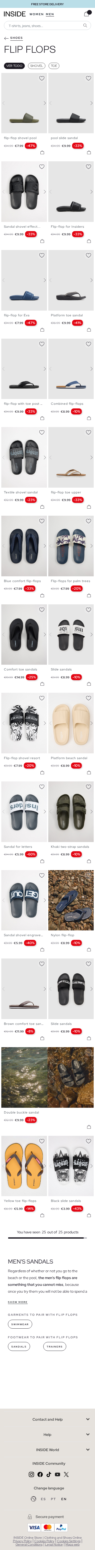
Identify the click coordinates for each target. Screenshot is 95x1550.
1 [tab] (6, 77)
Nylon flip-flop (62, 935)
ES (44, 1499)
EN (64, 1499)
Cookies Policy (44, 1541)
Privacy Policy (22, 1541)
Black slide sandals (66, 1201)
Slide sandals (61, 669)
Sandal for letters (18, 847)
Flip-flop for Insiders (67, 227)
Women (37, 14)
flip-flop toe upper (66, 492)
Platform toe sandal (67, 315)
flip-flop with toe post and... (27, 404)
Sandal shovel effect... (22, 227)
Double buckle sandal (21, 1112)
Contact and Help (47, 1419)
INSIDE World (47, 1449)
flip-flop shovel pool (20, 138)
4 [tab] (14, 77)
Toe (54, 66)
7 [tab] (69, 874)
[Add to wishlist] (41, 77)
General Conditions (29, 1544)
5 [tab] (17, 165)
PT (54, 1499)
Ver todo (14, 66)
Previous (6, 103)
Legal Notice (54, 1544)
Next (41, 103)
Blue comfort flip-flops (22, 581)
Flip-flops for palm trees (70, 581)
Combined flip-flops (67, 404)
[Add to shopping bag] (42, 152)
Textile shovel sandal (21, 492)
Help (47, 1434)
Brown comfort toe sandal (25, 1024)
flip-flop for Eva (17, 315)
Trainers (55, 1346)
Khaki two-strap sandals (70, 847)
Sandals (19, 1346)
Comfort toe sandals (20, 669)
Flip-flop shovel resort (22, 758)
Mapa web (72, 1544)
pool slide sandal (64, 138)
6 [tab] (19, 165)
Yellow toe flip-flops (20, 1201)
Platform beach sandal (69, 758)
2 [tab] (9, 77)
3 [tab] (12, 77)
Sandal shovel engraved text (27, 935)
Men (50, 14)
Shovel (36, 66)
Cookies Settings (68, 1541)
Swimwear (20, 1324)
